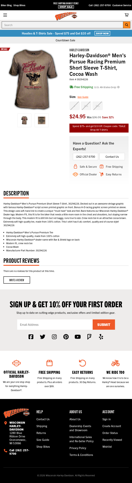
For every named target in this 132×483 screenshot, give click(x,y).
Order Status (110, 432)
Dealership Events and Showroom (80, 428)
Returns (41, 432)
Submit (103, 324)
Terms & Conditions (81, 454)
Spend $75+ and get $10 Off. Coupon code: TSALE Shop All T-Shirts (99, 127)
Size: (78, 97)
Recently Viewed (112, 439)
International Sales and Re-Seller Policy (81, 439)
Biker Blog (6, 5)
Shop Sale (66, 6)
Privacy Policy (77, 448)
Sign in (106, 419)
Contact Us (112, 156)
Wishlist (107, 446)
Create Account (111, 426)
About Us (74, 419)
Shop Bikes (19, 5)
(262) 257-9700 (85, 156)
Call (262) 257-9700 (100, 5)
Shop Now (102, 33)
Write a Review (16, 280)
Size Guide (83, 96)
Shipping (41, 426)
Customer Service (121, 5)
